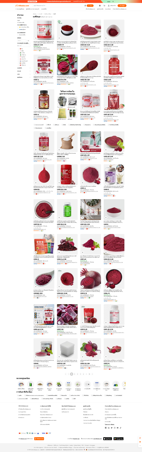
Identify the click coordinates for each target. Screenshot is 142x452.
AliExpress (50, 445)
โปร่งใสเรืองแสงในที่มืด (114, 124)
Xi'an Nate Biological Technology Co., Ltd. (66, 48)
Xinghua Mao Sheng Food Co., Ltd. (111, 49)
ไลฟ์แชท (85, 411)
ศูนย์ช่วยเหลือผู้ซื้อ (87, 409)
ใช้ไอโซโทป (86, 395)
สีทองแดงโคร (64, 395)
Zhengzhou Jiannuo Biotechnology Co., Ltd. (90, 227)
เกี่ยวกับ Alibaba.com (23, 406)
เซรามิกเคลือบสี (119, 395)
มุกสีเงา (20, 395)
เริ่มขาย (106, 411)
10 (89, 374)
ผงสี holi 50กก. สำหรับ (75, 395)
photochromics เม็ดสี (23, 398)
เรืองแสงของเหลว (38, 128)
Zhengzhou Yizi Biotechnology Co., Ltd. (66, 227)
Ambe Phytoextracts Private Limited (112, 227)
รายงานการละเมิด (87, 423)
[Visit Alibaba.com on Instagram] (115, 428)
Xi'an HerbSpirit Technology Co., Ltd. (88, 158)
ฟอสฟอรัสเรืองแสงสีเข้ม (52, 395)
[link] (140, 438)
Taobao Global (77, 445)
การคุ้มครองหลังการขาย (45, 417)
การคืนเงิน (85, 417)
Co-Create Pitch (22, 411)
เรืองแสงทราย (87, 124)
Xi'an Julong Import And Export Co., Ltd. (43, 159)
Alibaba (34, 14)
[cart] (105, 5)
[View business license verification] (84, 450)
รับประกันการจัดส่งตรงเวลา (46, 414)
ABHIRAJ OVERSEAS (108, 159)
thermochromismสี (39, 124)
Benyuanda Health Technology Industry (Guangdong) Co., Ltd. (114, 332)
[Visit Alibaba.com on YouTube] (117, 428)
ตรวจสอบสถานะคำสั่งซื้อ (110, 414)
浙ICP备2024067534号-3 (109, 449)
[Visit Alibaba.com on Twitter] (112, 428)
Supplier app (76, 438)
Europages (92, 445)
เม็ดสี (74, 398)
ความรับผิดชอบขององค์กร (24, 414)
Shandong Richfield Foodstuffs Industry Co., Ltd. (67, 262)
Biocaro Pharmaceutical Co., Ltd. (111, 84)
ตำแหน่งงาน (21, 417)
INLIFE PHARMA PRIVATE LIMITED (42, 49)
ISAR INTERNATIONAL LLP (40, 229)
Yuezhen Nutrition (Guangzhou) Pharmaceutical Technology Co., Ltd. (44, 82)
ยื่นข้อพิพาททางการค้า (88, 414)
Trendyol (87, 445)
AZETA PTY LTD (60, 366)
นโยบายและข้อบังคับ (45, 424)
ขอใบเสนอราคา (65, 411)
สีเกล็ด (64, 124)
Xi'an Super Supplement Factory (41, 332)
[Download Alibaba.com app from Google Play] (119, 438)
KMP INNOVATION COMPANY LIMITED (42, 366)
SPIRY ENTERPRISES (85, 263)
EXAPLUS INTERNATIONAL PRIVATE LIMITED (67, 333)
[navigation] (23, 194)
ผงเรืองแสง (59, 398)
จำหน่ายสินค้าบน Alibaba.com (112, 409)
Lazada (71, 445)
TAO (82, 445)
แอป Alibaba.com (97, 438)
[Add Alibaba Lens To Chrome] (39, 438)
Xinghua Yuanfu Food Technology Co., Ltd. (90, 48)
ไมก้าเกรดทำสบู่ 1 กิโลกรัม (48, 398)
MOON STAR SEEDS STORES (86, 296)
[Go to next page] (92, 374)
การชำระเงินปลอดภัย (45, 409)
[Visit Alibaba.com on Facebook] (106, 428)
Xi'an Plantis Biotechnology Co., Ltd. (65, 296)
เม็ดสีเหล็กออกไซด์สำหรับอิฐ (75, 124)
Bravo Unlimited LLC (61, 159)
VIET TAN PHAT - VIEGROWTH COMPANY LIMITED (114, 367)
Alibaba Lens (23, 438)
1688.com (56, 445)
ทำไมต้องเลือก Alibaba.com (24, 409)
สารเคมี (40, 14)
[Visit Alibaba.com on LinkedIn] (109, 428)
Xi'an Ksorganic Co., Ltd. (109, 194)
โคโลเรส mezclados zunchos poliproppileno (35, 395)
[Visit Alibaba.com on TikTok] (120, 428)
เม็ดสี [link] (54, 14)
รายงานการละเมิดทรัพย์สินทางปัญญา (91, 420)
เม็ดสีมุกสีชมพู (109, 395)
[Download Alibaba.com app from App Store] (107, 438)
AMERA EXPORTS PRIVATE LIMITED (65, 82)
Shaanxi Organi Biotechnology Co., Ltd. (89, 191)
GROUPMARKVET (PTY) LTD (40, 296)
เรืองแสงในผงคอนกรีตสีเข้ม (100, 124)
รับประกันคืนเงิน (44, 411)
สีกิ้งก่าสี (49, 124)
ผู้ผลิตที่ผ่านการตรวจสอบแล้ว (68, 409)
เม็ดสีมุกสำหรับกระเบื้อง (97, 395)
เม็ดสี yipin (57, 124)
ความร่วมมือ (107, 421)
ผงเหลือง (67, 398)
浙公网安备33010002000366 (95, 449)
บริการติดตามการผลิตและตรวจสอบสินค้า (48, 421)
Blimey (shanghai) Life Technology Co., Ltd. (67, 192)
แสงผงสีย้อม (48, 128)
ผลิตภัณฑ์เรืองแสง (35, 398)
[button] (85, 6)
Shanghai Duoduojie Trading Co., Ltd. (42, 192)
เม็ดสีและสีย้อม (47, 14)
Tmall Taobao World (63, 445)
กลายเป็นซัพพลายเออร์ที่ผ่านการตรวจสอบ (113, 418)
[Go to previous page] (65, 374)
